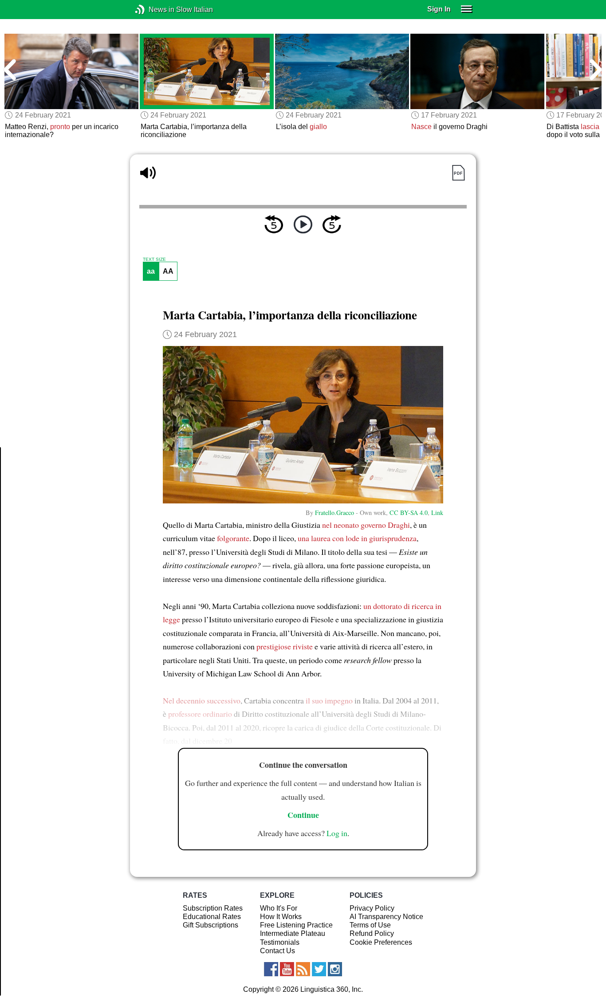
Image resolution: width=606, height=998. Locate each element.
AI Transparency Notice (386, 916)
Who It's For (278, 908)
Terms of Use (370, 925)
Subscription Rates (213, 908)
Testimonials (279, 942)
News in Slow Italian (153, 9)
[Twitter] (319, 969)
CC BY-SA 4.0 (409, 512)
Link (437, 512)
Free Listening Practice (296, 925)
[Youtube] (287, 969)
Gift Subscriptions (210, 925)
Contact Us (277, 951)
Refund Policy (372, 933)
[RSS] (303, 969)
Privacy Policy (372, 908)
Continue (303, 815)
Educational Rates (212, 916)
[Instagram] (335, 969)
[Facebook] (271, 969)
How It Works (281, 916)
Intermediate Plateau (292, 933)
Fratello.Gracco (334, 512)
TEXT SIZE (154, 259)
